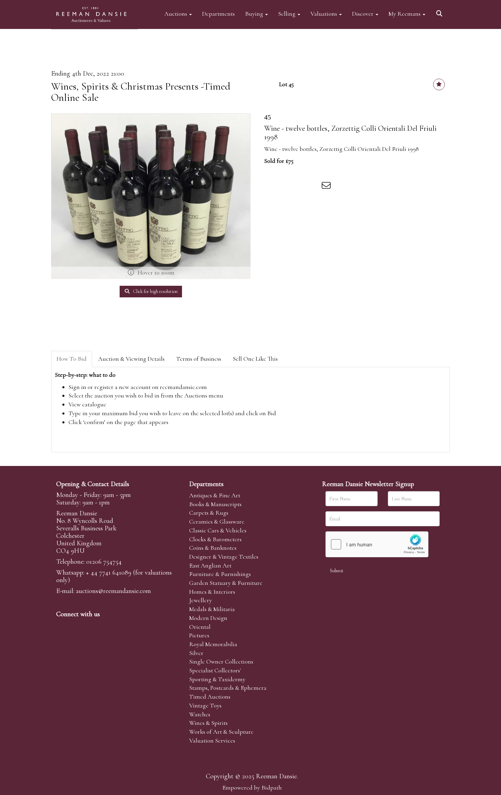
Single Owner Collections (221, 661)
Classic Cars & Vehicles (217, 530)
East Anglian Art (210, 565)
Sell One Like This (255, 358)
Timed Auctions (209, 696)
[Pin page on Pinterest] (298, 186)
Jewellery (200, 600)
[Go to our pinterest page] (91, 625)
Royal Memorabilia (213, 644)
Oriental (200, 626)
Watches (199, 714)
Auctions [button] (176, 13)
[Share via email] (327, 186)
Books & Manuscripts (215, 504)
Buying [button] (254, 13)
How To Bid (72, 358)
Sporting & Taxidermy (217, 679)
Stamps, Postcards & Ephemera (228, 687)
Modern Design (208, 618)
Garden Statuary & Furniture (225, 583)
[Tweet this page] (284, 186)
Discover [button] (363, 13)
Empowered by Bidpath (252, 787)
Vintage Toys (205, 705)
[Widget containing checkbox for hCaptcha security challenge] (376, 544)
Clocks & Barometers (215, 539)
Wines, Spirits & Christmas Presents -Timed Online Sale (140, 92)
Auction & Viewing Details (131, 358)
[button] (440, 11)
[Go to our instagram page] (313, 186)
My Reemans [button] (405, 13)
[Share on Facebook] (270, 186)
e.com (113, 591)
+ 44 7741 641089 (108, 572)
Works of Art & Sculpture (221, 731)
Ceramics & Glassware (216, 521)
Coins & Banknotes (213, 547)
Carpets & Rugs (208, 512)
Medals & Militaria (212, 609)
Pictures (199, 635)
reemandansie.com (183, 387)
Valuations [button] (324, 13)
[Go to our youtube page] (105, 625)
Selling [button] (287, 13)
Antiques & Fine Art (214, 495)
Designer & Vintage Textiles (223, 556)
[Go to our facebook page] (62, 625)
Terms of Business (198, 358)
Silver (196, 653)
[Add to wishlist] (439, 84)
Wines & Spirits (208, 723)
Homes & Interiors (212, 591)
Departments (218, 13)
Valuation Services (212, 740)
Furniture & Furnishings (220, 574)
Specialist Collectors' (215, 670)
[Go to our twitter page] (77, 625)
